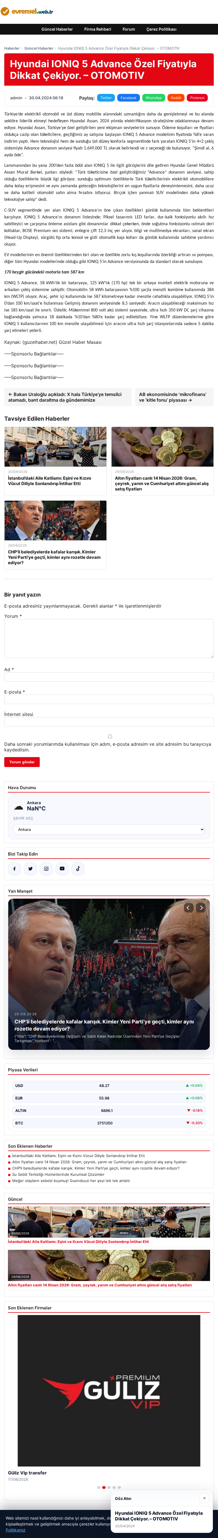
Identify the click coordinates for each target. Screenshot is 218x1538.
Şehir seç (23, 818)
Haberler (12, 48)
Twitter (106, 98)
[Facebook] (14, 868)
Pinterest (197, 98)
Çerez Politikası (161, 29)
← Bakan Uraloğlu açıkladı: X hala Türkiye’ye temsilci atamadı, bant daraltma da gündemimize (64, 397)
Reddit (176, 98)
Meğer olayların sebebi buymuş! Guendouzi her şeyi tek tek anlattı (71, 1180)
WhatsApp (154, 98)
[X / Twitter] (30, 868)
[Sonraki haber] (201, 908)
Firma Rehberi (97, 29)
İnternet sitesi (18, 714)
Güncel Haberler (57, 29)
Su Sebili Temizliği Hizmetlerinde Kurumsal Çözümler (58, 1174)
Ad (9, 669)
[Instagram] (46, 868)
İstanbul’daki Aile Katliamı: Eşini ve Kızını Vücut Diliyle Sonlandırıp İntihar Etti (78, 1155)
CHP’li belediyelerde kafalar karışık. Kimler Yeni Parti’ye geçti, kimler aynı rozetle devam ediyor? (96, 1168)
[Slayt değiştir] (98, 1487)
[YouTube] (62, 868)
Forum (129, 29)
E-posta (14, 692)
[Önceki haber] (189, 908)
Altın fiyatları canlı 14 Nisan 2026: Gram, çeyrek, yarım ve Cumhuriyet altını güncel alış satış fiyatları (99, 1162)
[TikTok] (78, 868)
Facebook (129, 98)
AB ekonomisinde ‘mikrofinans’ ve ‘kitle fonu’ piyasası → (172, 397)
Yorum (13, 616)
